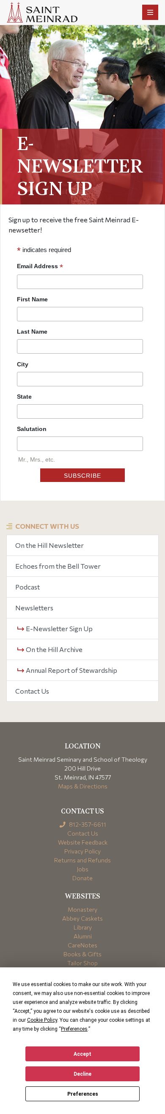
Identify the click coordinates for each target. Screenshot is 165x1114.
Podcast (27, 587)
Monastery (82, 909)
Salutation (32, 428)
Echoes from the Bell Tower (58, 566)
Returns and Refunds (82, 860)
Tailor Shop (82, 963)
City (22, 364)
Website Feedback (82, 842)
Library (83, 927)
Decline (82, 1074)
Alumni (83, 936)
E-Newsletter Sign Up (59, 628)
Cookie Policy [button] (42, 1020)
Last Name (32, 331)
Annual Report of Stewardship (71, 670)
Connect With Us (47, 526)
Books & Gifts (82, 954)
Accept (82, 1054)
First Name (32, 299)
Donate (82, 878)
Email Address (40, 266)
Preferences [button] (74, 1029)
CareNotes (82, 945)
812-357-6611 (87, 824)
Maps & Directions (82, 786)
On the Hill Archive (53, 649)
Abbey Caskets (82, 918)
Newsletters (34, 608)
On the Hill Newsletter (49, 545)
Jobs (82, 869)
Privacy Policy (82, 851)
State (24, 396)
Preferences (82, 1094)
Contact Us (32, 691)
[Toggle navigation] (150, 12)
